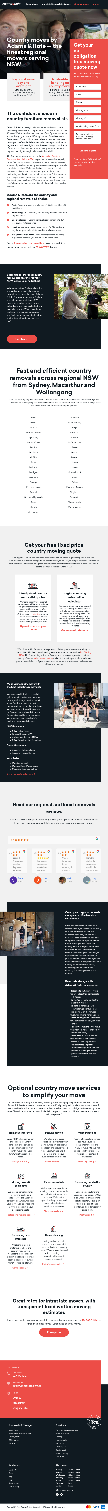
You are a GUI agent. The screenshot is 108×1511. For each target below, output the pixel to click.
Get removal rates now (75, 630)
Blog (10, 1477)
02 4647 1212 (43, 247)
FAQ (10, 1480)
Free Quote (22, 339)
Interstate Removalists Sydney (56, 4)
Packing (59, 1437)
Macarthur (19, 1403)
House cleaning (61, 1440)
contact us (35, 614)
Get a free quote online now (20, 774)
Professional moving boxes (19, 1215)
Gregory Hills (20, 1408)
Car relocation (19, 1268)
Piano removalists (52, 1211)
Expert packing (52, 1162)
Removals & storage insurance (67, 1430)
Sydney (17, 1398)
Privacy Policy (14, 1487)
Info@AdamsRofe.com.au (27, 1386)
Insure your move (19, 1162)
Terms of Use (14, 1483)
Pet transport (85, 1215)
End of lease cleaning (52, 1264)
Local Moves (32, 4)
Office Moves (14, 1440)
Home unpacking (86, 1162)
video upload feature (43, 659)
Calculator (60, 1457)
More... (96, 4)
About (11, 1473)
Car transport (61, 1450)
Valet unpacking (62, 1453)
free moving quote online (29, 243)
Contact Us (13, 1470)
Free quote (54, 1332)
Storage (12, 1443)
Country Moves (81, 4)
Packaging (60, 1443)
